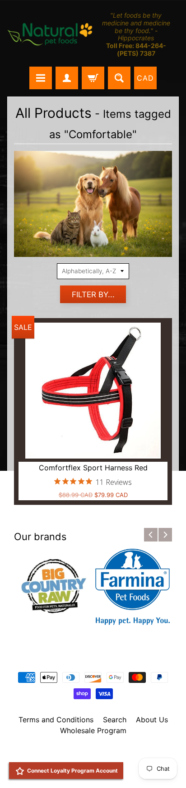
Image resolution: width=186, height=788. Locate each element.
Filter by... (93, 294)
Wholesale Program (93, 730)
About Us (152, 719)
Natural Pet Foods (90, 754)
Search (114, 719)
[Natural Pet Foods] (50, 35)
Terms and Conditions (56, 719)
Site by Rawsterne (93, 762)
